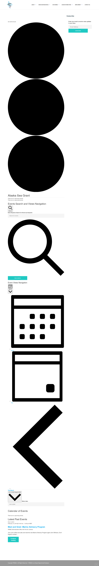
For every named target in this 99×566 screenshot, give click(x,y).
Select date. (25, 501)
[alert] (36, 515)
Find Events (17, 278)
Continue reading (15, 540)
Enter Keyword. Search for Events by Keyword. (20, 212)
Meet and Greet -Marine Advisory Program (26, 526)
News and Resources (43, 4)
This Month (11, 490)
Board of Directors (66, 4)
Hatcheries (55, 4)
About (33, 4)
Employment (78, 4)
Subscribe (78, 30)
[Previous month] (37, 488)
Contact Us (87, 4)
